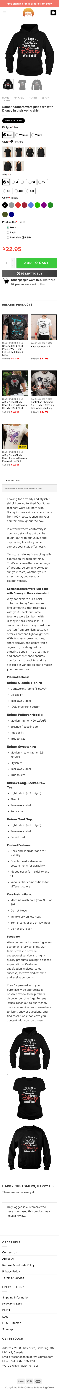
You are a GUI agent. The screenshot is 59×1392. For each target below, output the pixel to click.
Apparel (19, 97)
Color (6, 197)
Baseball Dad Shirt (41, 346)
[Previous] (7, 49)
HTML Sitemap (11, 1323)
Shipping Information (15, 1297)
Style (7, 141)
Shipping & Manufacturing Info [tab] (24, 488)
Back (13, 232)
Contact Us (9, 1252)
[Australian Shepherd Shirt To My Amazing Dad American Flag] (43, 383)
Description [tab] (12, 480)
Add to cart (36, 263)
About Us (8, 1258)
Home (5, 97)
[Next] (52, 49)
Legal (5, 1316)
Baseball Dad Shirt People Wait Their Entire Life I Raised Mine (12, 351)
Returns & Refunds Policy (18, 1265)
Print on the (9, 222)
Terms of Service (13, 1277)
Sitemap (7, 1329)
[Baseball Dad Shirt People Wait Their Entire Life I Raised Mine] (15, 327)
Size (5, 174)
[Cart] (54, 13)
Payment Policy (12, 1303)
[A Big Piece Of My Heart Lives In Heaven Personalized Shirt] (15, 436)
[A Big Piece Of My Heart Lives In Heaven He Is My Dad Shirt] (15, 383)
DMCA (6, 1310)
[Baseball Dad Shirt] (43, 327)
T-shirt (32, 97)
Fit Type (7, 127)
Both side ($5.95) (20, 237)
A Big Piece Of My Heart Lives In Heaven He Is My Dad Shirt (14, 405)
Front (13, 227)
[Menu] (4, 13)
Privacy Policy (11, 1271)
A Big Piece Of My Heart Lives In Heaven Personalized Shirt (14, 458)
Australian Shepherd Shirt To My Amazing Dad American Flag (42, 405)
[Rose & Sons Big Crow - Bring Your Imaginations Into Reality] (28, 12)
